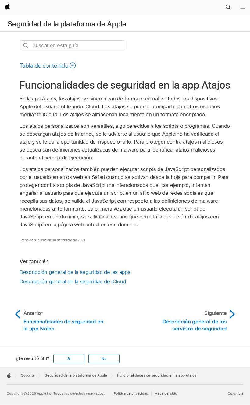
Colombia (235, 393)
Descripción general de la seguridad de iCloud (73, 281)
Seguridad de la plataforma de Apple (67, 23)
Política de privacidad (131, 393)
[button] (228, 7)
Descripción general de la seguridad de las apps (75, 272)
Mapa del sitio (166, 393)
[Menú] (242, 7)
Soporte (28, 375)
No (104, 359)
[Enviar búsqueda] (26, 45)
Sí (69, 359)
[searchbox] (72, 45)
